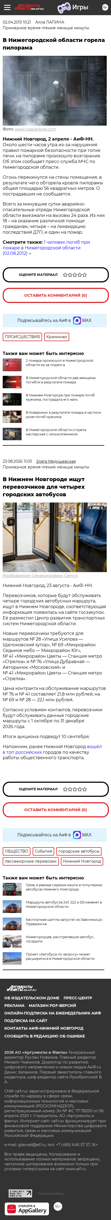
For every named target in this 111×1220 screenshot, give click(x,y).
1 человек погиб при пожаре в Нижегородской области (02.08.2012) (46, 248)
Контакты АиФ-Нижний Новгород (44, 1028)
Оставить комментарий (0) (55, 295)
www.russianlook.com (35, 129)
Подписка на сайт (25, 1020)
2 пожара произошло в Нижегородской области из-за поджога (59, 362)
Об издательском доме (31, 998)
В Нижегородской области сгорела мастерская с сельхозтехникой (56, 432)
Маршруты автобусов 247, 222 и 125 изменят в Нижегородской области (64, 904)
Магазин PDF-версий (52, 1005)
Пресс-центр (78, 998)
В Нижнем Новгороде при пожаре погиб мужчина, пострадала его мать (60, 397)
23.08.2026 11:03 (17, 461)
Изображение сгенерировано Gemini (40, 575)
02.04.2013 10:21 (17, 22)
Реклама (14, 1005)
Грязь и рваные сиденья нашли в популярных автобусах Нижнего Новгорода (64, 887)
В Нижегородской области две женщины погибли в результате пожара (61, 380)
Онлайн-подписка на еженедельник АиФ (52, 1013)
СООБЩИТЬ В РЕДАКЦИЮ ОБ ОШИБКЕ (44, 1036)
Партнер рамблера (51, 1193)
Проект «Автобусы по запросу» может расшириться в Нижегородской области (60, 956)
